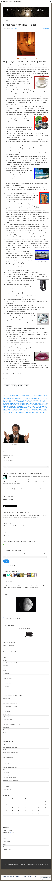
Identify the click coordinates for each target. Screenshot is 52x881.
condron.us (16, 404)
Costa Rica (22, 404)
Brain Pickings (6, 698)
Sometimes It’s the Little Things (19, 24)
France (36, 404)
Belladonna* (6, 769)
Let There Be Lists (19, 397)
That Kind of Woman (8, 681)
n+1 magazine (6, 716)
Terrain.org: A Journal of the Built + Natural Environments (17, 775)
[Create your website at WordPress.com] (26, 1)
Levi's (37, 407)
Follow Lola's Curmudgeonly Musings (14, 550)
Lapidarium (6, 668)
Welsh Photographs (8, 757)
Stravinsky (43, 410)
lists (45, 407)
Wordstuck (5, 732)
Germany (9, 406)
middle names (29, 409)
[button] (26, 44)
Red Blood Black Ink (8, 675)
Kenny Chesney (24, 407)
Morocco (35, 409)
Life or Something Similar (32, 397)
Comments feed (7, 849)
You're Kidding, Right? (18, 401)
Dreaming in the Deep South (10, 662)
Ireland (44, 406)
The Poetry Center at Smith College (11, 724)
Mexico (22, 409)
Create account (6, 841)
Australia (31, 401)
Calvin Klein (28, 403)
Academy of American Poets (10, 767)
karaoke (8, 407)
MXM (4, 670)
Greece (22, 406)
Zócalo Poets (6, 735)
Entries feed (6, 846)
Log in (4, 844)
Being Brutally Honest (40, 395)
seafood (26, 410)
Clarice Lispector (34, 587)
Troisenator (6, 686)
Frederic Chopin (43, 404)
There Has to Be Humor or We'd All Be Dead (35, 398)
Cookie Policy (27, 878)
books (22, 403)
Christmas (44, 403)
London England (15, 409)
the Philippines (20, 412)
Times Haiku (6, 727)
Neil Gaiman (6, 673)
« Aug (4, 821)
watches (42, 412)
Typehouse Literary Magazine (10, 780)
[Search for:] (26, 467)
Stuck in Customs (7, 755)
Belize (11, 403)
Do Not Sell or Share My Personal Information (37, 864)
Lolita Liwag (6, 409)
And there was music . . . (27, 395)
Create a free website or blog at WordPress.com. (15, 864)
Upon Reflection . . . (8, 400)
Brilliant (5, 655)
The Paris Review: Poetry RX (10, 777)
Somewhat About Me (8, 455)
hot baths (34, 406)
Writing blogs (7, 401)
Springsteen (36, 410)
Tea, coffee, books (7, 678)
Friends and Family (8, 397)
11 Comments (46, 28)
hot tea (39, 406)
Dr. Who (5, 660)
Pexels (4, 749)
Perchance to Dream (8, 460)
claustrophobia (7, 404)
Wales (37, 412)
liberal (41, 407)
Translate (13, 832)
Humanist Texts (7, 709)
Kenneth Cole (15, 407)
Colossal (5, 744)
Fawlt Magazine (7, 772)
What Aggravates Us (20, 400)
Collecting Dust (7, 457)
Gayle (4, 406)
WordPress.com (7, 852)
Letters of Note (6, 711)
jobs (4, 407)
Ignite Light (6, 665)
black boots (17, 403)
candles (34, 403)
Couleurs (5, 657)
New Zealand (42, 409)
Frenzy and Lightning (8, 645)
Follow (6, 561)
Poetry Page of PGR (7, 719)
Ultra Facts (5, 689)
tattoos (5, 412)
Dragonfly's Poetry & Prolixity (10, 703)
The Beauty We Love (8, 722)
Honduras (27, 406)
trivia (26, 412)
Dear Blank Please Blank (9, 701)
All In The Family (14, 395)
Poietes (9, 398)
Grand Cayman (16, 406)
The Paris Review (7, 683)
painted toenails (8, 410)
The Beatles (11, 412)
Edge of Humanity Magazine (10, 706)
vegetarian (32, 412)
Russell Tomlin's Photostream (10, 752)
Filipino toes (29, 404)
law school (32, 407)
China (39, 403)
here (9, 489)
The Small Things (17, 398)
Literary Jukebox (7, 714)
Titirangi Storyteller (8, 729)
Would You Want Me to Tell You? (36, 400)
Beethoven (38, 401)
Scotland (20, 410)
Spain (30, 410)
